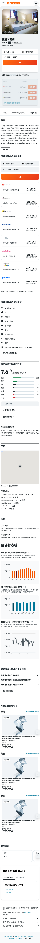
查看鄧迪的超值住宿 (32, 753)
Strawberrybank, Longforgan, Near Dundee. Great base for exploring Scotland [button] (18, 738)
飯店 (16, 936)
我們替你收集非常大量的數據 (13, 922)
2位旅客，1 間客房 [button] (11, 57)
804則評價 (18, 43)
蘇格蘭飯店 (12, 938)
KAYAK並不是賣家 (9, 918)
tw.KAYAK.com (8, 936)
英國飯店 (30, 936)
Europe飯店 (22, 936)
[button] (3, 3)
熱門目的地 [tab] (20, 877)
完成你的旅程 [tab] (8, 877)
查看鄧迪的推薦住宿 (32, 795)
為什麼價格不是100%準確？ (13, 926)
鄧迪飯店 (8, 892)
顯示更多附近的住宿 (32, 711)
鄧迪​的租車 (9, 889)
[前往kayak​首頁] (13, 3)
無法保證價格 (27, 912)
